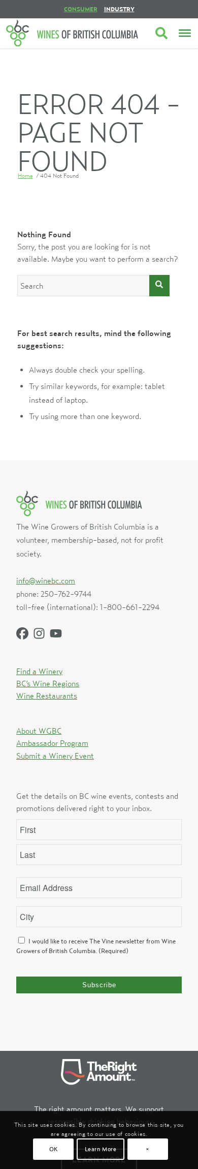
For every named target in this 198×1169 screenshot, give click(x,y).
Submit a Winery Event (55, 755)
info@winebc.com (45, 580)
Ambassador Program (52, 742)
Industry (119, 9)
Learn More (101, 1149)
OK (53, 1149)
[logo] (72, 33)
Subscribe (99, 985)
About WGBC (38, 730)
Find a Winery (39, 671)
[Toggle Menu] (185, 33)
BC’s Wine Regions (47, 683)
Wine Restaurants (46, 695)
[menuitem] (80, 9)
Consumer (80, 9)
